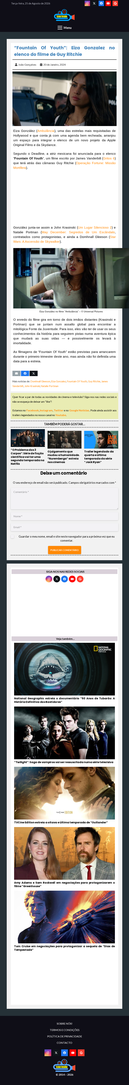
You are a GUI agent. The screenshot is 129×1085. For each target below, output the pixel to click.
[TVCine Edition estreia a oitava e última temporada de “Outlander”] (64, 795)
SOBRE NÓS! (64, 1023)
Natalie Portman (49, 386)
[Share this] (25, 373)
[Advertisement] (64, 197)
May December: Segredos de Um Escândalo (78, 232)
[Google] (115, 3)
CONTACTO (64, 1042)
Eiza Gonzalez (58, 381)
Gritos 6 (109, 158)
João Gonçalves (27, 64)
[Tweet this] (34, 373)
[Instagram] (87, 3)
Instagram (46, 410)
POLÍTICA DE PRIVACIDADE (64, 1036)
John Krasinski (32, 386)
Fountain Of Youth (77, 381)
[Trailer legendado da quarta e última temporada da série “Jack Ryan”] (101, 447)
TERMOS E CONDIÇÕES (64, 1029)
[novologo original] (64, 15)
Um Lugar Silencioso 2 (95, 227)
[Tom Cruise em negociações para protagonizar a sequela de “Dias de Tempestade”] (64, 921)
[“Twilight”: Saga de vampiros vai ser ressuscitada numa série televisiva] (64, 735)
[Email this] (16, 373)
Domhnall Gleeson (40, 381)
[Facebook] (101, 3)
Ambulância (45, 131)
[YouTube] (108, 3)
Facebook (32, 410)
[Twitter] (94, 3)
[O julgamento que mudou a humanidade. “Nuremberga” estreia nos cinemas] (65, 447)
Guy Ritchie (94, 381)
